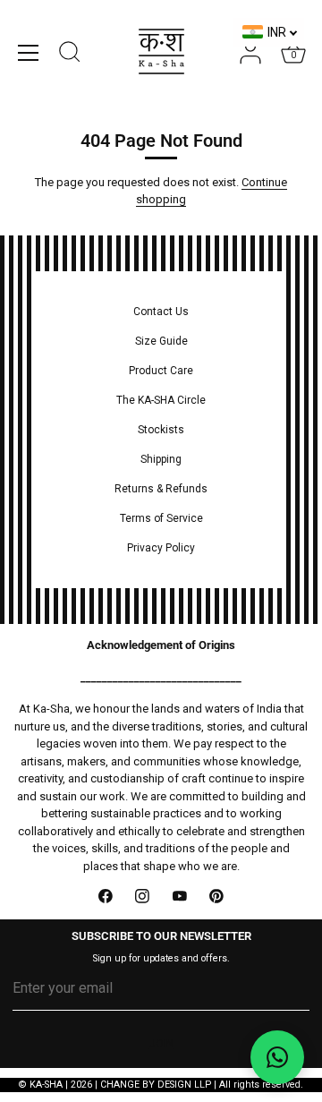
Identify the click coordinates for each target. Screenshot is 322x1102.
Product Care (161, 370)
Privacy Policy (161, 548)
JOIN (161, 1044)
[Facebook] (105, 896)
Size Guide (161, 341)
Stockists (161, 429)
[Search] (69, 54)
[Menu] (28, 53)
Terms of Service (161, 518)
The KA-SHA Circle (161, 400)
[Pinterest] (217, 896)
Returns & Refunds (161, 489)
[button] (277, 1057)
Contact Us (161, 311)
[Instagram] (143, 896)
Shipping (161, 459)
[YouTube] (179, 896)
